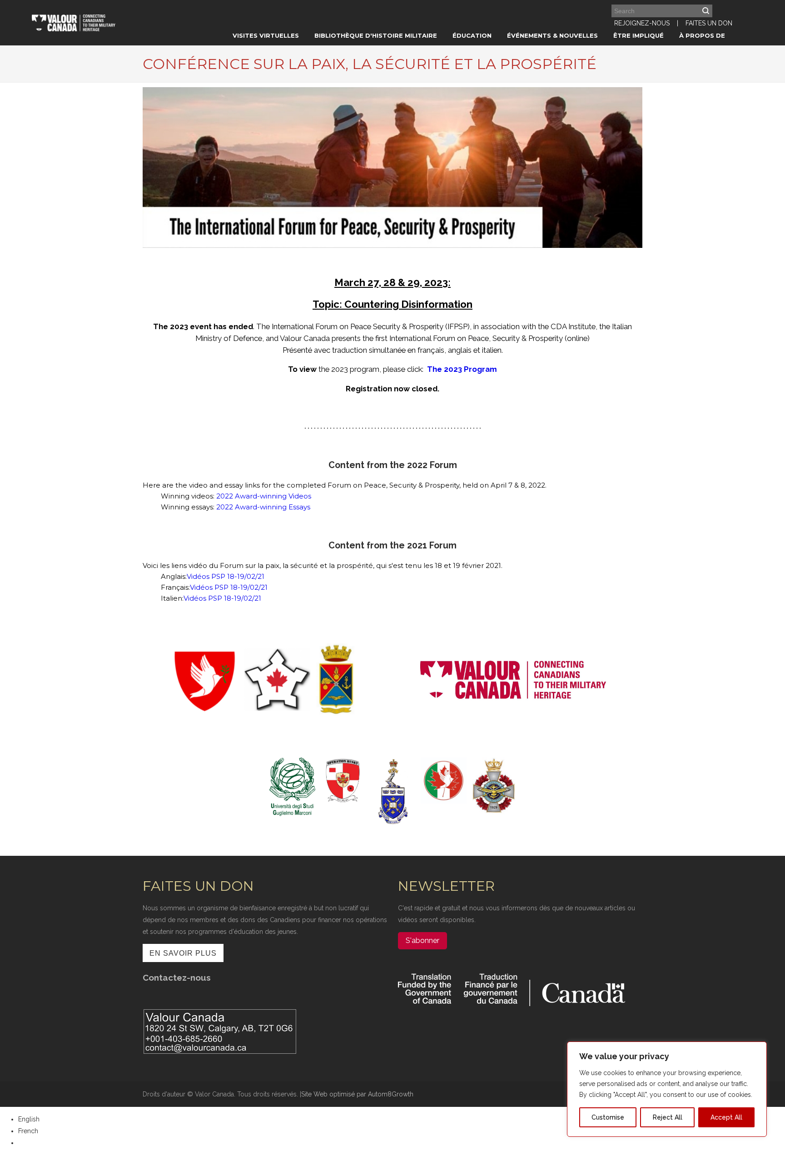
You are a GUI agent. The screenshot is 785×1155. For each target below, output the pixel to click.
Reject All (667, 1117)
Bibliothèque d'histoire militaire (375, 35)
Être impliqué (638, 35)
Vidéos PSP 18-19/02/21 (225, 576)
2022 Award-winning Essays (263, 507)
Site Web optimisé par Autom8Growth (357, 1094)
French (28, 1131)
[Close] (757, 1049)
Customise (607, 1117)
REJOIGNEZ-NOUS (642, 23)
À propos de (702, 35)
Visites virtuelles (266, 35)
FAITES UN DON (709, 23)
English (29, 1119)
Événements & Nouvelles (552, 35)
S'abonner (422, 940)
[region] (667, 1089)
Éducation (472, 35)
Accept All (726, 1117)
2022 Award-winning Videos (263, 496)
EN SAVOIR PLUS (183, 953)
